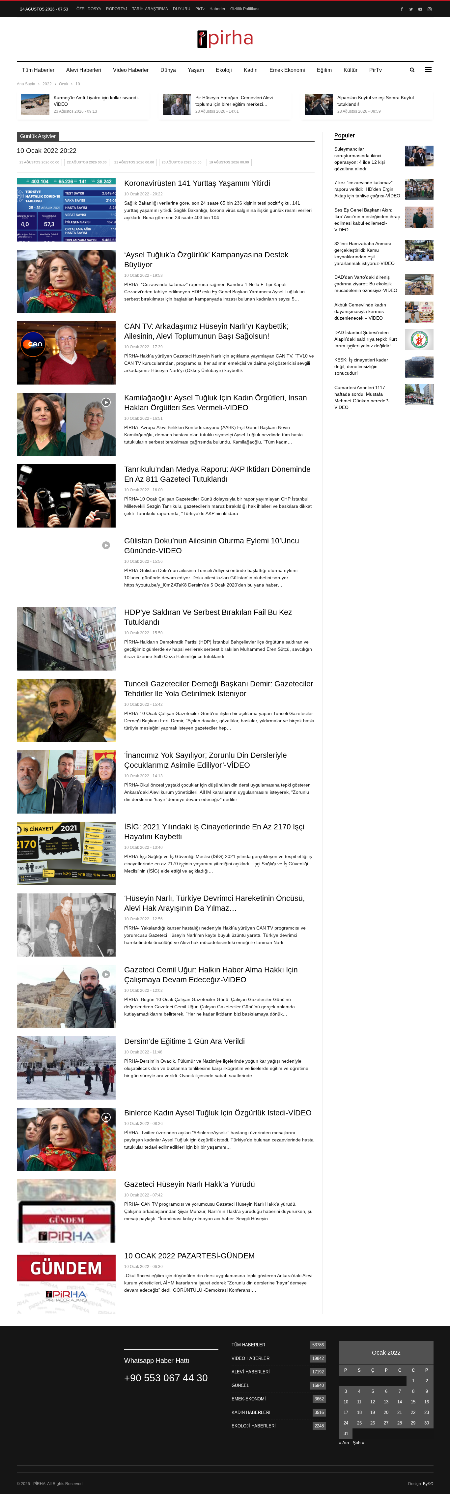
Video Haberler (131, 70)
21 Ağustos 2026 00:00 (134, 162)
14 (399, 1401)
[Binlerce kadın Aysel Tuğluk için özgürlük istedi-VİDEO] (66, 1139)
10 (346, 1401)
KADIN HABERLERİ (251, 1412)
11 (359, 1401)
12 (372, 1401)
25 (359, 1423)
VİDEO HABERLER (250, 1358)
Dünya (168, 70)
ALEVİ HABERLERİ (251, 1371)
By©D (428, 1483)
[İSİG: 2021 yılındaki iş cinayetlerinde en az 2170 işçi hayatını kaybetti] (66, 853)
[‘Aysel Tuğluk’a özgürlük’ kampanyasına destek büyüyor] (66, 281)
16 (426, 1401)
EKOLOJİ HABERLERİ (254, 1425)
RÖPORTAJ (116, 9)
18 (359, 1412)
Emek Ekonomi (287, 70)
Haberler (217, 9)
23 (426, 1412)
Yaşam (196, 70)
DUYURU (181, 9)
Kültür (350, 70)
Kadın (251, 70)
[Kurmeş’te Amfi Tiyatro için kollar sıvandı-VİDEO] (35, 104)
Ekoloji (224, 70)
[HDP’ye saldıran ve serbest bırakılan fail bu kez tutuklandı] (66, 639)
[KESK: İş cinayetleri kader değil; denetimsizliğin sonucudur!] (419, 367)
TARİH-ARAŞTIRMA (150, 9)
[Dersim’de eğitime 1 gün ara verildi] (66, 1068)
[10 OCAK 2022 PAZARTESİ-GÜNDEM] (66, 1282)
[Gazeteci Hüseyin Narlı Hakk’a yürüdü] (66, 1211)
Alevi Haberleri (83, 70)
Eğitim (324, 70)
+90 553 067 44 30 (166, 1377)
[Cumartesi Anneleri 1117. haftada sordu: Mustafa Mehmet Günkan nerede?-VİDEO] (419, 394)
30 (426, 1423)
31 (346, 1433)
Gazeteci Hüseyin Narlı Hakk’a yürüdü (189, 1184)
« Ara (344, 1442)
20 (386, 1412)
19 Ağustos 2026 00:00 (229, 162)
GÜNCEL (240, 1385)
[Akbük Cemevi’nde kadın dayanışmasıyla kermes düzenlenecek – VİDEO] (419, 312)
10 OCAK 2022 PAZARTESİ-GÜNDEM (189, 1255)
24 (346, 1423)
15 (413, 1401)
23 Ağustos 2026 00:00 (39, 162)
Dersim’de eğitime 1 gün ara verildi (184, 1041)
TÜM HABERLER (248, 1344)
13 (386, 1401)
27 (386, 1423)
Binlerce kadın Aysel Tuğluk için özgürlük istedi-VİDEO (218, 1112)
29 (413, 1423)
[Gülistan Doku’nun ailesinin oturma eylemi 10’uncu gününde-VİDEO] (66, 567)
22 (413, 1412)
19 (372, 1412)
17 (346, 1412)
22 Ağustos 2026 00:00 (87, 162)
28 (399, 1423)
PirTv (200, 9)
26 (372, 1423)
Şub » (358, 1442)
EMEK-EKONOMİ (249, 1398)
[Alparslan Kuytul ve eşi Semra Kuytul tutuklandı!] (319, 104)
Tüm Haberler (38, 70)
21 (399, 1412)
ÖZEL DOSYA (88, 9)
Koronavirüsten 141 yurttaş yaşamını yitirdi (197, 183)
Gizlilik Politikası (244, 9)
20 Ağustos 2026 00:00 (182, 162)
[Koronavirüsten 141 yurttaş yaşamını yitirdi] (66, 210)
